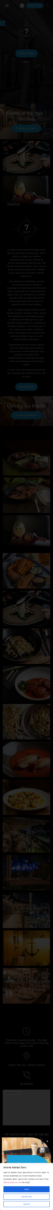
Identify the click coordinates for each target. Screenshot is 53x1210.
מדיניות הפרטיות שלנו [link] (12, 1182)
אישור (26, 1189)
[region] (26, 1186)
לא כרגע (26, 1204)
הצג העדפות (26, 1197)
